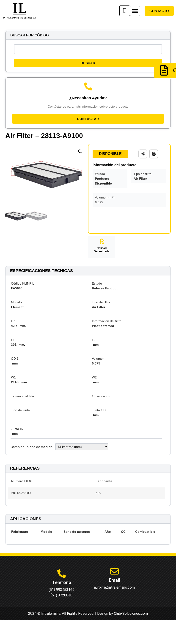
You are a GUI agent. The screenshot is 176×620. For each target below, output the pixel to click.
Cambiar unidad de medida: (32, 447)
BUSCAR (88, 63)
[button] (135, 11)
